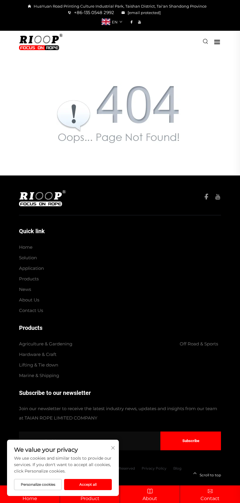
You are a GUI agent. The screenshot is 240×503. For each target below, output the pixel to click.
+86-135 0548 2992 (93, 12)
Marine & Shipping (39, 375)
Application (31, 268)
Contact (210, 498)
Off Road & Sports (199, 344)
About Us (29, 300)
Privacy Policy (154, 468)
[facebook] (131, 22)
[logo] (41, 41)
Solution (28, 257)
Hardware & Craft (37, 354)
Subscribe (190, 441)
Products (29, 279)
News (25, 289)
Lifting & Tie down (38, 365)
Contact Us (31, 310)
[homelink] (42, 197)
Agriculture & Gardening (45, 344)
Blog (177, 468)
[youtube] (139, 22)
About (150, 498)
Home (25, 247)
